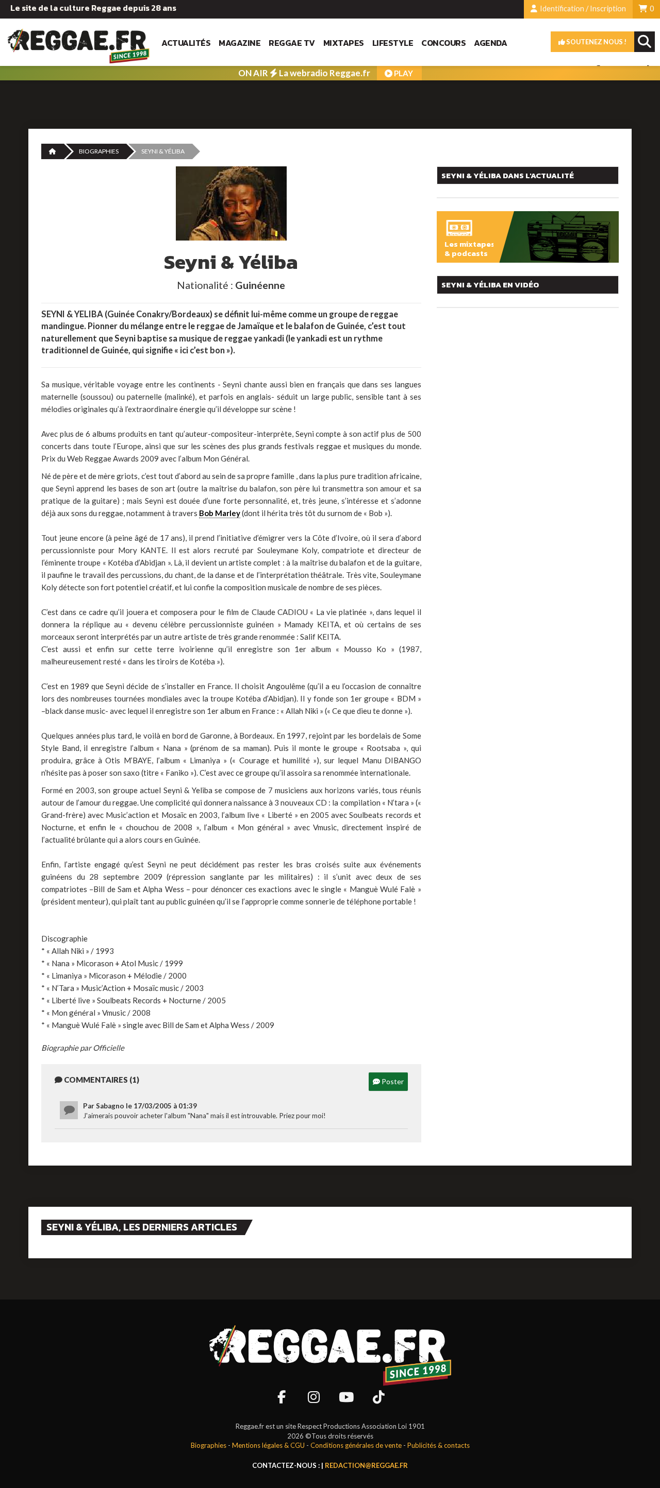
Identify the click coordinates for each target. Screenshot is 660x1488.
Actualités (185, 43)
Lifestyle (393, 43)
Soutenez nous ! (595, 42)
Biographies (99, 151)
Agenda (490, 43)
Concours (443, 43)
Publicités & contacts (438, 1445)
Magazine (239, 43)
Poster (392, 1081)
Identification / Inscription (582, 8)
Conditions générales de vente (356, 1445)
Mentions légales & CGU (268, 1445)
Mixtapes (343, 43)
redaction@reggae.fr (366, 1465)
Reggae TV (292, 43)
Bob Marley (219, 513)
